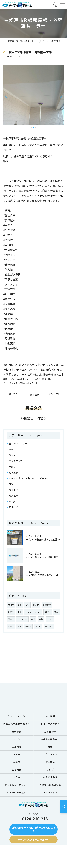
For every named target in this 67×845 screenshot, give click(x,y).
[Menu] (62, 4)
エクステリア (26, 378)
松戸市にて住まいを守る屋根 (20, 364)
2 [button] (33, 127)
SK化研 (12, 501)
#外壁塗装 (27, 418)
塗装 (19, 605)
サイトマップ (50, 792)
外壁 (11, 484)
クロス (50, 619)
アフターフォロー (33, 612)
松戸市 (36, 605)
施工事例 (13, 489)
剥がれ (48, 612)
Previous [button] (6, 96)
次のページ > (54, 395)
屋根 (5, 378)
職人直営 (13, 495)
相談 (19, 612)
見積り (11, 612)
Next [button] (60, 96)
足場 (19, 626)
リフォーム (14, 378)
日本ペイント (16, 507)
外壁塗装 (47, 605)
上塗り (11, 626)
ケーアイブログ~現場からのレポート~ (21, 382)
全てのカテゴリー (18, 443)
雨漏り (37, 378)
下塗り (11, 619)
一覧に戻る (33, 395)
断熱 (33, 619)
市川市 (11, 605)
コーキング (22, 619)
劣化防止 (49, 626)
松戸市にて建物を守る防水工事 (45, 374)
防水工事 (46, 378)
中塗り (28, 626)
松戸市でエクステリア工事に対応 (31, 370)
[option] (33, 95)
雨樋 (56, 612)
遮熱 (41, 619)
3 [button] (35, 127)
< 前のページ (12, 395)
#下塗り (41, 418)
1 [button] (31, 127)
